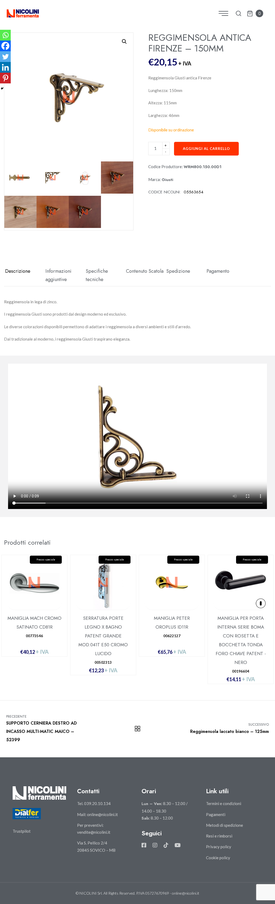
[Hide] (2, 88)
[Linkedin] (5, 67)
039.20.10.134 (97, 803)
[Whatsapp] (5, 35)
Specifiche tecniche (97, 275)
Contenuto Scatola (145, 271)
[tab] (24, 275)
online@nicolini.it (102, 814)
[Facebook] (5, 45)
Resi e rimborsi (219, 835)
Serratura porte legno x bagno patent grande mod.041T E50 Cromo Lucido (103, 636)
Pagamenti (215, 814)
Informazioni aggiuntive (58, 275)
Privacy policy (218, 846)
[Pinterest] (5, 78)
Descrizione (17, 271)
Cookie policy (218, 857)
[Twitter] (5, 56)
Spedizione (178, 271)
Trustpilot (22, 831)
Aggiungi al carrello (206, 148)
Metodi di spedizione (224, 825)
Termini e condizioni (223, 803)
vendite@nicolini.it (93, 832)
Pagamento (218, 271)
